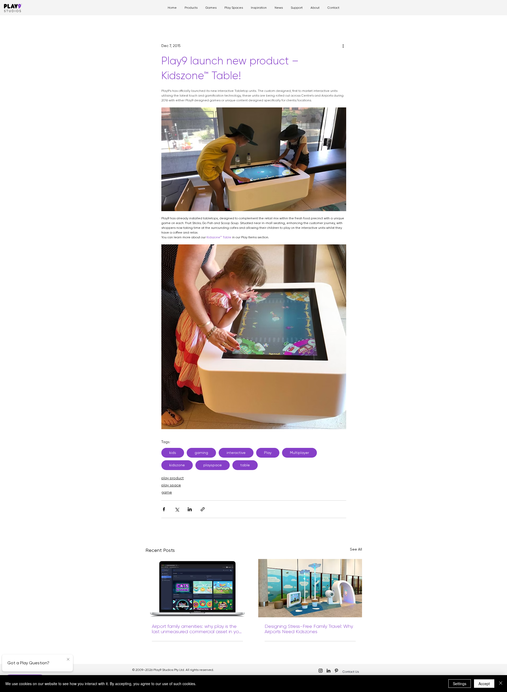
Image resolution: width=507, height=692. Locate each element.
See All (356, 549)
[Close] (500, 683)
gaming (201, 453)
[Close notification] (68, 659)
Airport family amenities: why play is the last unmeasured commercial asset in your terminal (197, 629)
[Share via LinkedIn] (189, 509)
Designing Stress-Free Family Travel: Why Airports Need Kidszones (309, 629)
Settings (459, 683)
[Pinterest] (336, 670)
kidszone (177, 465)
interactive (236, 453)
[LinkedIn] (328, 670)
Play (267, 453)
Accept (484, 683)
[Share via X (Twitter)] (176, 509)
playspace (212, 465)
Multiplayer (299, 453)
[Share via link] (202, 509)
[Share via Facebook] (163, 509)
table (245, 465)
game (166, 492)
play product (172, 478)
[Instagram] (320, 670)
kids (172, 453)
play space (171, 485)
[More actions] (343, 45)
